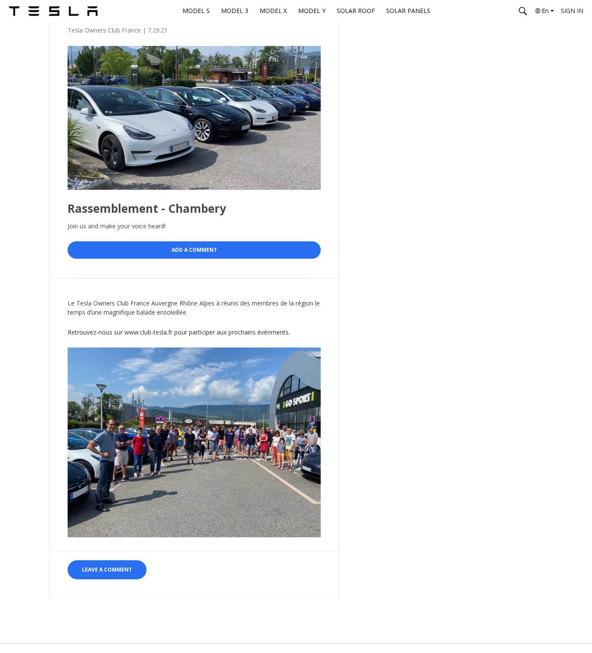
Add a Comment (194, 249)
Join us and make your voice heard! (117, 226)
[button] (107, 569)
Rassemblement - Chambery (147, 208)
